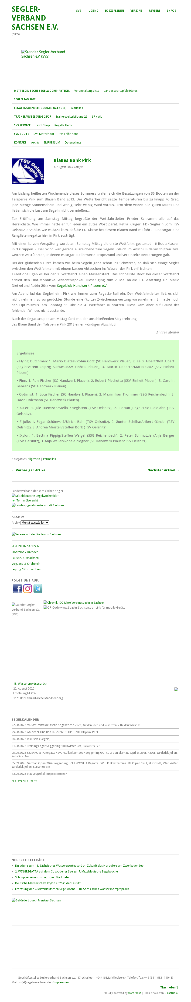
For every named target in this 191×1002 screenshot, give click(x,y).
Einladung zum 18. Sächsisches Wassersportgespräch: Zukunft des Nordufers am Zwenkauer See (79, 865)
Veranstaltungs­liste (86, 90)
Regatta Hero (63, 125)
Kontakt (20, 142)
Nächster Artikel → (163, 470)
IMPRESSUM (52, 142)
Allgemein (34, 459)
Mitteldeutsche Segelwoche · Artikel (42, 90)
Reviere (154, 10)
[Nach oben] (169, 987)
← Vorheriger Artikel (29, 470)
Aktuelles (77, 108)
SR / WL (97, 116)
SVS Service (22, 125)
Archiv (35, 142)
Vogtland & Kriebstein (26, 563)
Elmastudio (171, 993)
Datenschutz (73, 142)
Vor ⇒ (34, 780)
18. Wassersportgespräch (30, 683)
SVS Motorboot (44, 134)
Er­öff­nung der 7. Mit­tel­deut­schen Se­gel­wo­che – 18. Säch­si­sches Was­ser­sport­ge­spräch (72, 889)
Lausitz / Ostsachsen (25, 558)
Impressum (61, 982)
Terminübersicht (27, 500)
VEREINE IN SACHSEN (25, 546)
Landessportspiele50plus (120, 90)
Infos (171, 10)
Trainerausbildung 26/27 (32, 116)
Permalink (49, 459)
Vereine (136, 10)
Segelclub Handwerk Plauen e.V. (82, 286)
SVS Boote (21, 134)
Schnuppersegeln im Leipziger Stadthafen (42, 877)
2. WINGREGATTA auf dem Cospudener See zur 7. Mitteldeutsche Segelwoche (66, 871)
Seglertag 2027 (24, 99)
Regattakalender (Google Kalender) (40, 108)
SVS (78, 10)
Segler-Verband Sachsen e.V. (35, 18)
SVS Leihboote (68, 134)
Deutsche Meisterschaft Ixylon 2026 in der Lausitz (48, 883)
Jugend (93, 10)
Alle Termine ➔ (20, 780)
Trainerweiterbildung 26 (71, 116)
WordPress (134, 993)
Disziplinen (114, 10)
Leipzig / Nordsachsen (26, 569)
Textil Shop (42, 125)
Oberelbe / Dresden (25, 552)
